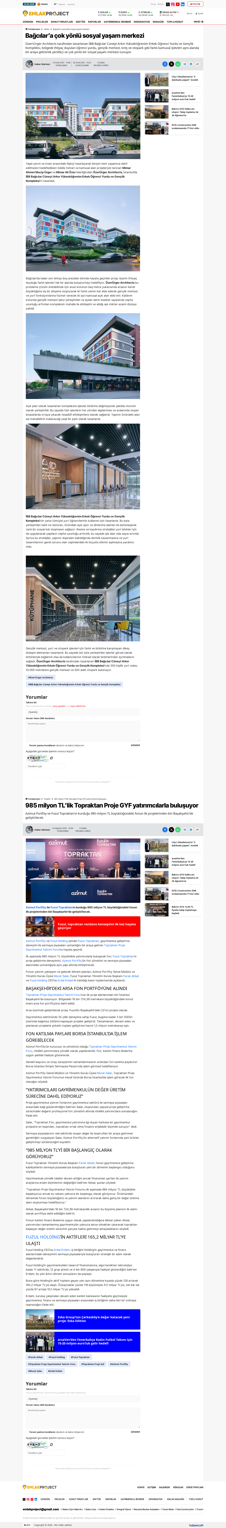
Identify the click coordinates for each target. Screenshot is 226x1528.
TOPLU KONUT (175, 21)
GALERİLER (164, 1487)
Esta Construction (184, 1509)
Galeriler (71, 4)
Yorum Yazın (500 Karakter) (40, 718)
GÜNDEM (28, 21)
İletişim (161, 4)
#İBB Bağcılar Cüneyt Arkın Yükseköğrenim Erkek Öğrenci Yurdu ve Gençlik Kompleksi (74, 684)
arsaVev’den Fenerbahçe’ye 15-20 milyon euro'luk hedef (183, 96)
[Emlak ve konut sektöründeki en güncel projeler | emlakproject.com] (40, 1487)
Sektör (46, 29)
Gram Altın (169, 12)
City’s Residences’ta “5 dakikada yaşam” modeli (185, 78)
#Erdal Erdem (55, 1371)
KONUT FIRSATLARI (62, 21)
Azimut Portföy (36, 941)
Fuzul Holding (59, 941)
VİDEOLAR (178, 1487)
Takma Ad (31, 702)
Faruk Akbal (131, 976)
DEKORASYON (142, 21)
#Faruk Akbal (35, 1357)
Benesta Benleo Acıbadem (145, 1509)
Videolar (61, 4)
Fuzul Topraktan (88, 941)
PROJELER (42, 21)
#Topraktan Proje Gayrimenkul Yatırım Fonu (51, 1364)
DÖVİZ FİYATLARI (194, 1487)
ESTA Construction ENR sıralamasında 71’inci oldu (185, 126)
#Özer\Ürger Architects (40, 677)
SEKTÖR (80, 21)
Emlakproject (34, 29)
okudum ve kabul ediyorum (56, 745)
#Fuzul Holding (57, 1357)
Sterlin (145, 12)
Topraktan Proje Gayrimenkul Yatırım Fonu (53, 994)
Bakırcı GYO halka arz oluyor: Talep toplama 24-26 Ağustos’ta (185, 112)
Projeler (47, 799)
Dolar (104, 12)
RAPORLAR (94, 21)
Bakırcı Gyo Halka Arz (72, 1509)
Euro (124, 12)
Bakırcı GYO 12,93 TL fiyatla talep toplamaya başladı (184, 910)
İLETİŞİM (152, 1487)
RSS (28, 1525)
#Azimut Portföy (119, 1364)
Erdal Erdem (66, 980)
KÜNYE (141, 1487)
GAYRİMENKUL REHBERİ (117, 21)
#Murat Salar (35, 1371)
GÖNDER (135, 745)
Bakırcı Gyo (90, 1509)
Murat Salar (61, 976)
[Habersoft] (196, 1525)
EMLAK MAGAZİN (175, 1499)
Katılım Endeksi (105, 1509)
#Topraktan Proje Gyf (92, 1364)
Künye (153, 4)
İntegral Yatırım (123, 1509)
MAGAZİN (158, 21)
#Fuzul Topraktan (80, 1357)
